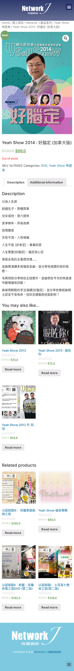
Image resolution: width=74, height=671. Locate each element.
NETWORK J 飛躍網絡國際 (47, 652)
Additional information (46, 182)
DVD (44, 165)
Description (15, 182)
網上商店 (18, 22)
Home (6, 22)
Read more (13, 369)
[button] (69, 7)
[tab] (16, 182)
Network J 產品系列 (39, 22)
